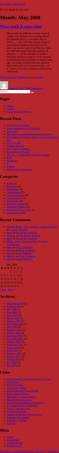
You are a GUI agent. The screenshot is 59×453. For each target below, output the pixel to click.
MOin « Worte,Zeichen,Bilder (22, 241)
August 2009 (13, 306)
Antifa (10, 183)
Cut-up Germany (15, 195)
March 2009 (13, 318)
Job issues (12, 131)
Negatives (12, 160)
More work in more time (21, 26)
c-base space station (17, 388)
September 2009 (15, 303)
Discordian (12, 201)
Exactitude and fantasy (18, 151)
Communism (36, 88)
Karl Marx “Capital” (17, 420)
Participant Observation (19, 210)
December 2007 (15, 335)
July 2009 (12, 309)
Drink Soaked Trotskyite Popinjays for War (29, 379)
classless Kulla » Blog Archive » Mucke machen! (32, 226)
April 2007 (12, 350)
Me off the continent (26, 232)
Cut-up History (14, 198)
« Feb (3, 289)
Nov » (11, 289)
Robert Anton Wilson (18, 393)
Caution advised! (15, 146)
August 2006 (13, 359)
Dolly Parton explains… (19, 149)
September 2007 (15, 344)
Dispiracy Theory (16, 204)
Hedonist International (18, 417)
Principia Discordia (16, 411)
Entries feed (13, 440)
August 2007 (13, 347)
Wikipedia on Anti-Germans (21, 396)
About (10, 105)
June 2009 (12, 312)
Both (9, 157)
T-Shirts (11, 166)
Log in (10, 437)
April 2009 (12, 315)
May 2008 (12, 327)
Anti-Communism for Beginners (23, 128)
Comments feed (15, 443)
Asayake (11, 423)
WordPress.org (14, 445)
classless (12, 88)
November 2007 (15, 338)
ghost (9, 232)
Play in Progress (15, 385)
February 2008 (14, 330)
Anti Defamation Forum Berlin (23, 391)
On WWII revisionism (18, 125)
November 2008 (15, 324)
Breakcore (12, 186)
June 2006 (12, 365)
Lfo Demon (13, 382)
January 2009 (13, 321)
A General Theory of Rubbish (22, 405)
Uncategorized (14, 212)
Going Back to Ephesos (19, 111)
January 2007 (13, 356)
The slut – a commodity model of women (28, 154)
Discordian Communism (12, 4)
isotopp (38, 77)
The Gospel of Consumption (15, 77)
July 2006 (12, 362)
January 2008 (13, 332)
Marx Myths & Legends (19, 399)
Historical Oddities (16, 207)
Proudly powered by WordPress (42, 451)
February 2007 (14, 353)
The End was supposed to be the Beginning (29, 134)
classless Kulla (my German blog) (24, 414)
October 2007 (14, 341)
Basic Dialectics (24, 247)
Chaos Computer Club (18, 408)
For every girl (14, 143)
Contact (11, 108)
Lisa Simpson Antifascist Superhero (25, 402)
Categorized (13, 189)
